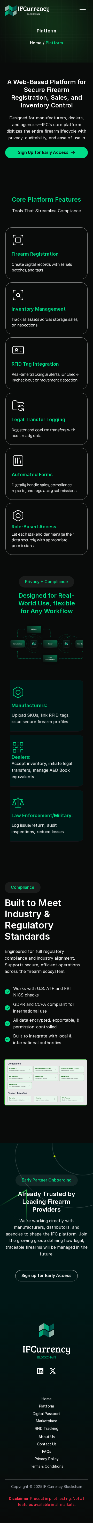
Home (36, 42)
